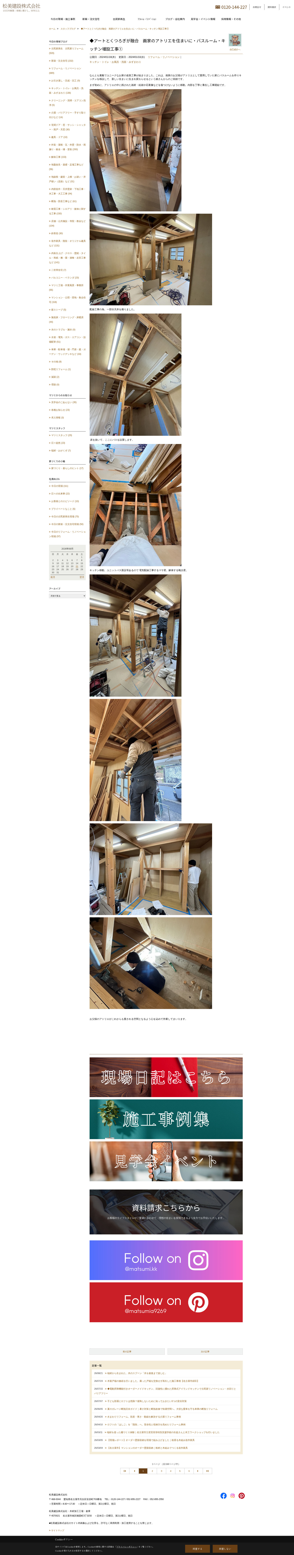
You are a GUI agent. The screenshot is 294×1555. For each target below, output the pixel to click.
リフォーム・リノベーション (164, 57)
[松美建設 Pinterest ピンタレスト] (166, 1302)
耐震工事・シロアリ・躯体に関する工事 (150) (67, 211)
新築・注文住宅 (91, 19)
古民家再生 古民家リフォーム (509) (66, 50)
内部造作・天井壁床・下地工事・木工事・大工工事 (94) (67, 191)
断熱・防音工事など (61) (64, 201)
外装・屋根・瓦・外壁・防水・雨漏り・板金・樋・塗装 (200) (67, 147)
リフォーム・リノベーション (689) (65, 70)
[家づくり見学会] (166, 1161)
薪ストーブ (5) (58, 309)
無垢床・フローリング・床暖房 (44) (66, 319)
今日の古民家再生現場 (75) (65, 516)
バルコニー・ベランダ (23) (65, 277)
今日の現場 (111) (59, 486)
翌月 (82, 577)
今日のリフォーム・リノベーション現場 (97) (67, 534)
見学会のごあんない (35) (64, 402)
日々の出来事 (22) (60, 493)
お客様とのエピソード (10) (65, 501)
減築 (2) (55, 377)
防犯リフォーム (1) (61, 369)
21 (77, 566)
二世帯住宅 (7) (58, 270)
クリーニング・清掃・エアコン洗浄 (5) (67, 102)
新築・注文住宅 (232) (62, 60)
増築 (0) (55, 384)
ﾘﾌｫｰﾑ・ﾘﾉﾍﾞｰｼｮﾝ (147, 19)
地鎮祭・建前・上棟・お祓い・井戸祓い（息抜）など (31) (67, 179)
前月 (53, 577)
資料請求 (272, 7)
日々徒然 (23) (58, 443)
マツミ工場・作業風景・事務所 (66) (66, 287)
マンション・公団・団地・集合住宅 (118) (67, 299)
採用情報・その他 (231, 19)
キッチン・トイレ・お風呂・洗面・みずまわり (115, 62)
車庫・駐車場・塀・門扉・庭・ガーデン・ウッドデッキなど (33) (67, 351)
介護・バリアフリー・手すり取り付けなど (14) (67, 115)
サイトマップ (57, 1530)
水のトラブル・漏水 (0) (63, 329)
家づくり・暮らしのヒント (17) (67, 468)
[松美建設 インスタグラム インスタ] (166, 1260)
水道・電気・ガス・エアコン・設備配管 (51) (67, 339)
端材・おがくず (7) (61, 450)
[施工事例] (166, 1119)
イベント (286, 7)
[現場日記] (166, 1077)
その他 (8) (56, 361)
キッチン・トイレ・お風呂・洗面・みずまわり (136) (66, 90)
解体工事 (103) (58, 157)
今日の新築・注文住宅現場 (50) (67, 524)
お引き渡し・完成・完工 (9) (65, 80)
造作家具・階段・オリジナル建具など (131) (67, 243)
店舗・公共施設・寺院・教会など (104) (67, 223)
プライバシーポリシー (126, 1546)
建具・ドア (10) (59, 137)
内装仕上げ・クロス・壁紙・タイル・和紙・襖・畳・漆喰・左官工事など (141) (67, 258)
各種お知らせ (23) (60, 410)
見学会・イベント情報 (203, 19)
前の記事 (127, 1351)
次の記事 (205, 1351)
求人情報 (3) (57, 417)
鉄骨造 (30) (57, 233)
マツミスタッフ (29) (61, 435)
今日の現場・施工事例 (63, 19)
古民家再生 (119, 19)
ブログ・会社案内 (175, 19)
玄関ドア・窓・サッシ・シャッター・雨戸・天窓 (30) (67, 127)
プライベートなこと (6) (63, 509)
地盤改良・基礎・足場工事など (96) (66, 166)
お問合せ (257, 7)
